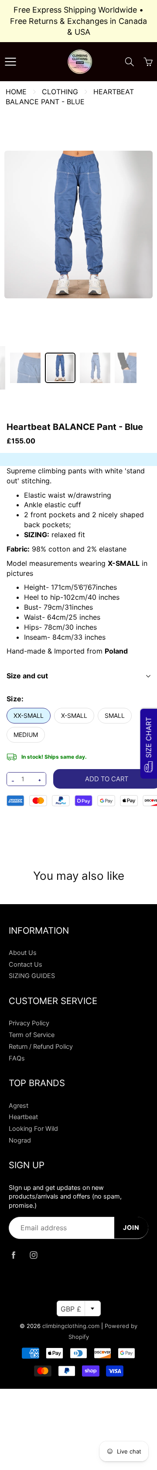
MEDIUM (26, 734)
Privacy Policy (29, 1023)
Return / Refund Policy (41, 1046)
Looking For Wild (33, 1129)
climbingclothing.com (70, 1325)
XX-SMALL (29, 715)
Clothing (60, 91)
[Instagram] (33, 1255)
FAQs (17, 1058)
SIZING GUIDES (32, 976)
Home (16, 91)
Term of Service (32, 1035)
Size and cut (27, 675)
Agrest (18, 1106)
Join (131, 1228)
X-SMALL (74, 715)
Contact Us (25, 964)
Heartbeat (23, 1117)
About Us (23, 953)
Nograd (20, 1140)
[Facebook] (13, 1255)
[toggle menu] (10, 61)
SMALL (115, 715)
